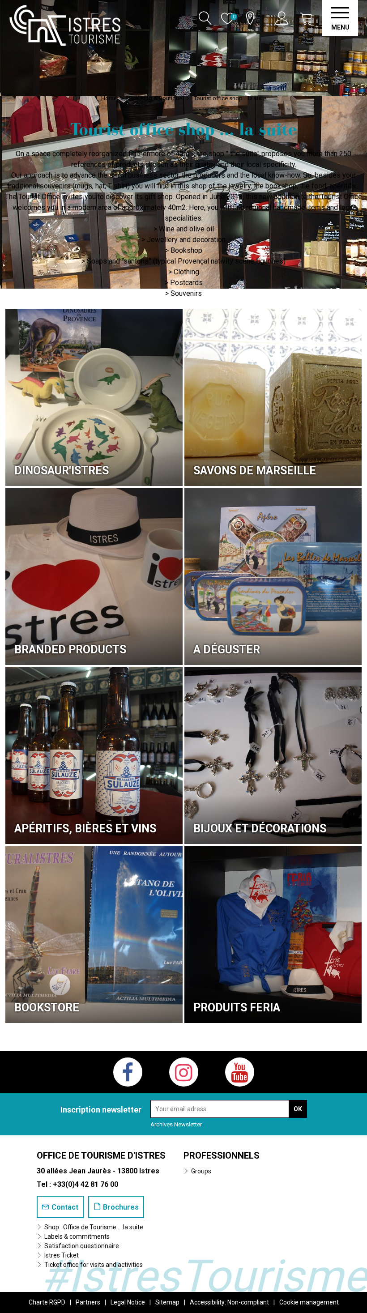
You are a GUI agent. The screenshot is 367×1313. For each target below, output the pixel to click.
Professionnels (222, 1155)
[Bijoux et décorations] (273, 755)
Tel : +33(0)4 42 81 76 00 (77, 1184)
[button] (306, 18)
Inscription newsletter (100, 1109)
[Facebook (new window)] (127, 1072)
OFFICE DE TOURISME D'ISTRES (101, 1155)
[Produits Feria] (273, 934)
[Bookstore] (94, 934)
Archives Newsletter (176, 1124)
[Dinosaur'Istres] (94, 397)
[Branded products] (94, 576)
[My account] (283, 18)
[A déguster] (273, 576)
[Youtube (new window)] (239, 1072)
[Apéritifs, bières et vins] (94, 755)
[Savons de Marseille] (273, 397)
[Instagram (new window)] (183, 1072)
